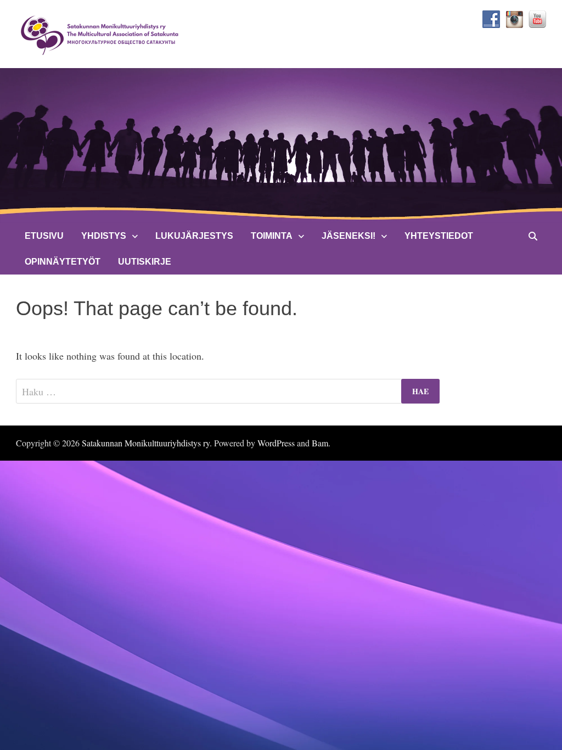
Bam (320, 443)
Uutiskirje (144, 261)
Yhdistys (103, 235)
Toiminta (272, 235)
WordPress (276, 443)
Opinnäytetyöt (62, 261)
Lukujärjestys (194, 235)
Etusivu (44, 235)
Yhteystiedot (438, 235)
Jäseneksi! (348, 235)
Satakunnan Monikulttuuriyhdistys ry (146, 443)
